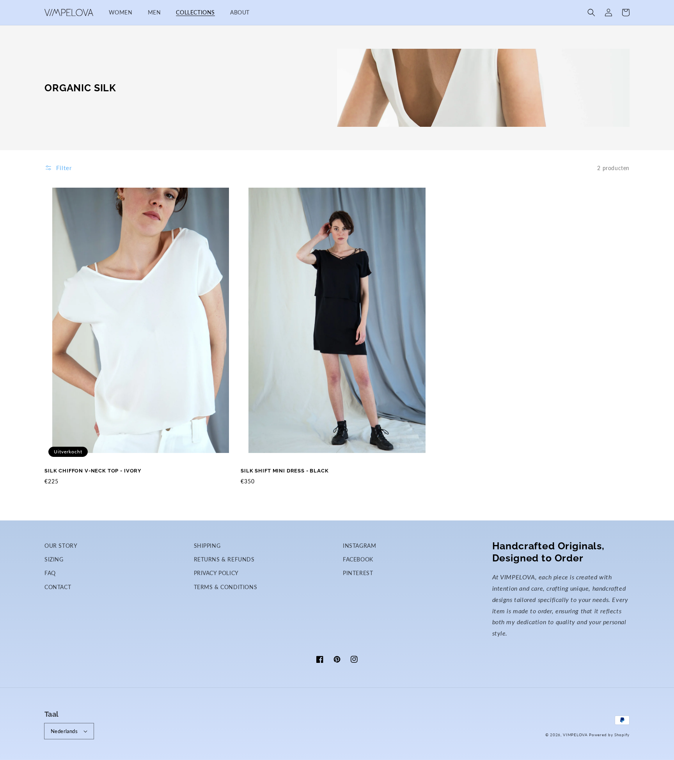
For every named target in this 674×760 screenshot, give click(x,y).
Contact (57, 587)
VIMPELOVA (575, 734)
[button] (591, 12)
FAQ (50, 573)
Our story (60, 545)
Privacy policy (216, 573)
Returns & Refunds (224, 559)
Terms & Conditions (225, 587)
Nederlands (64, 731)
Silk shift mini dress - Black (284, 471)
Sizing (54, 559)
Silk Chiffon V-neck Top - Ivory (93, 471)
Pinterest (358, 573)
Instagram (359, 545)
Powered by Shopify (609, 734)
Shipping (207, 545)
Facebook (358, 559)
